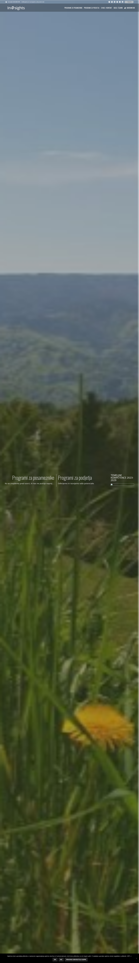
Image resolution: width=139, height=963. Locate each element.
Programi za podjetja (75, 477)
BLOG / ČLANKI (118, 8)
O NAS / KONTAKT (106, 8)
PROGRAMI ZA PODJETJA (91, 8)
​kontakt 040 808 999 (14, 2)
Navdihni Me (131, 8)
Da (55, 959)
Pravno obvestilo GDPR (76, 959)
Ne (61, 959)
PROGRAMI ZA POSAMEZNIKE (73, 8)
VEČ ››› (129, 956)
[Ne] (136, 958)
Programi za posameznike (33, 477)
